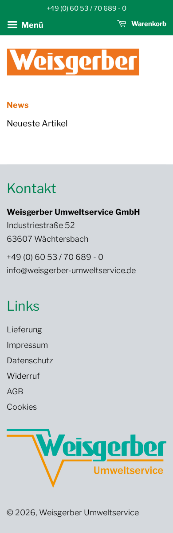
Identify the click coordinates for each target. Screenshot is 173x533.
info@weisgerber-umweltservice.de (71, 270)
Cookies (22, 406)
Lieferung (24, 329)
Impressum (27, 345)
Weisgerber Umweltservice (89, 512)
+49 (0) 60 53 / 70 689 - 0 (55, 257)
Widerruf (23, 376)
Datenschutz (30, 360)
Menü (31, 25)
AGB (15, 391)
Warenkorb (148, 24)
